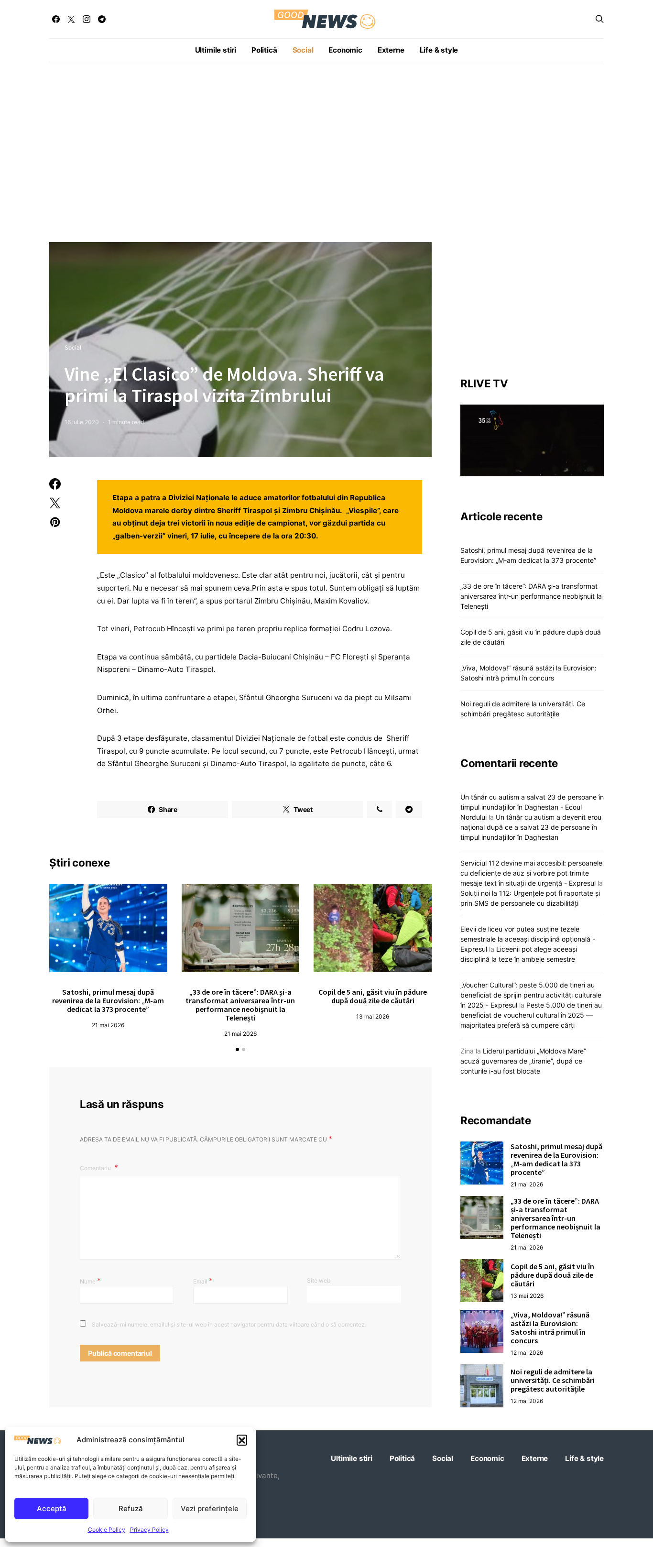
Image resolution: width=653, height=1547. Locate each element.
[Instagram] (86, 19)
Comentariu (96, 1168)
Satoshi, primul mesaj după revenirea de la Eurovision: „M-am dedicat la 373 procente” (108, 1000)
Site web (318, 1280)
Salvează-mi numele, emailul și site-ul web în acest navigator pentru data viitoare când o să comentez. (229, 1324)
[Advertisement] (326, 152)
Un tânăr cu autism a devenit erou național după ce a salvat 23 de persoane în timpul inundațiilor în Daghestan (530, 827)
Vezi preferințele (210, 1508)
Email (203, 1280)
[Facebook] (56, 19)
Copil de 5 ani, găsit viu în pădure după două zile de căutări (372, 996)
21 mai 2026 (108, 1025)
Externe (391, 50)
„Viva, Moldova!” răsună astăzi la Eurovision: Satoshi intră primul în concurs (550, 1327)
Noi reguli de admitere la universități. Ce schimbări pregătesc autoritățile (553, 1379)
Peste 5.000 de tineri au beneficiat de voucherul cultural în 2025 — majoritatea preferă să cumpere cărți (531, 1015)
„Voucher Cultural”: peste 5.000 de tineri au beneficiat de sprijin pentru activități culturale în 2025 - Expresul (530, 995)
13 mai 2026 (372, 1016)
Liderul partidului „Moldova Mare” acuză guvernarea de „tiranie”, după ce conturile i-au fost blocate (523, 1061)
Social (303, 50)
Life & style (439, 50)
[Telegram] (102, 19)
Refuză (131, 1508)
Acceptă (51, 1508)
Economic (345, 50)
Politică (264, 50)
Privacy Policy (149, 1529)
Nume (90, 1280)
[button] (242, 1440)
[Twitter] (71, 19)
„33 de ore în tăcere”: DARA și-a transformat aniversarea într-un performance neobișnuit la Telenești (240, 1004)
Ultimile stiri (215, 50)
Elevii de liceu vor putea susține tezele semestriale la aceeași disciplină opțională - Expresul (527, 939)
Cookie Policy (106, 1529)
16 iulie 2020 (82, 422)
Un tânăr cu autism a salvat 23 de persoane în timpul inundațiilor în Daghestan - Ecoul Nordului (532, 807)
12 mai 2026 (527, 1352)
